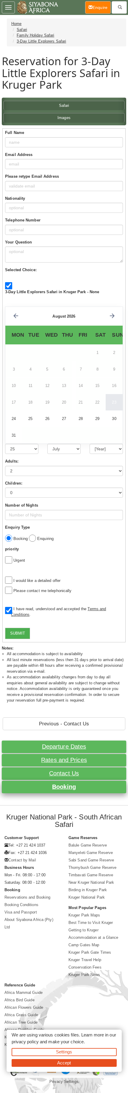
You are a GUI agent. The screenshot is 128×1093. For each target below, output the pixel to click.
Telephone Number (22, 220)
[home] (37, 7)
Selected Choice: (21, 270)
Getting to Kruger (83, 930)
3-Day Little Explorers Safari (41, 41)
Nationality (15, 198)
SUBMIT (17, 633)
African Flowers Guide (23, 1007)
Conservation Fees (85, 967)
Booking (64, 786)
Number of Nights (21, 505)
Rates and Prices (64, 760)
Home (16, 23)
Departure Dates (64, 746)
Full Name (14, 132)
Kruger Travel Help (84, 960)
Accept (64, 1062)
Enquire (102, 7)
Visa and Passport (20, 912)
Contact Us (64, 773)
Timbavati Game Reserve (90, 875)
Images (64, 117)
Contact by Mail (22, 860)
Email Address (18, 154)
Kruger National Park (86, 897)
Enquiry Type (17, 527)
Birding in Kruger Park (87, 890)
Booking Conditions (21, 904)
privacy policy (25, 1041)
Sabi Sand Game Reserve (91, 860)
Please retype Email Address (32, 176)
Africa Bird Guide (19, 1000)
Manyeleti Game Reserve (90, 852)
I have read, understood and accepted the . (58, 612)
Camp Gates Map (83, 945)
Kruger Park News (84, 974)
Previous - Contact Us (64, 724)
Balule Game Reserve (87, 845)
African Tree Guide (21, 1022)
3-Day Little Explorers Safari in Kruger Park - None (52, 292)
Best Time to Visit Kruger (90, 922)
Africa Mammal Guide (23, 992)
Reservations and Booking (27, 897)
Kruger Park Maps (84, 915)
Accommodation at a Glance (93, 937)
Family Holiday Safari (35, 35)
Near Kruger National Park (91, 882)
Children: (13, 483)
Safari (22, 29)
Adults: (11, 461)
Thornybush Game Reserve (92, 867)
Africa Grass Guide (21, 1015)
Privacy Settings (64, 1081)
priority (12, 549)
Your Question (18, 242)
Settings (64, 1051)
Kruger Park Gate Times (89, 952)
